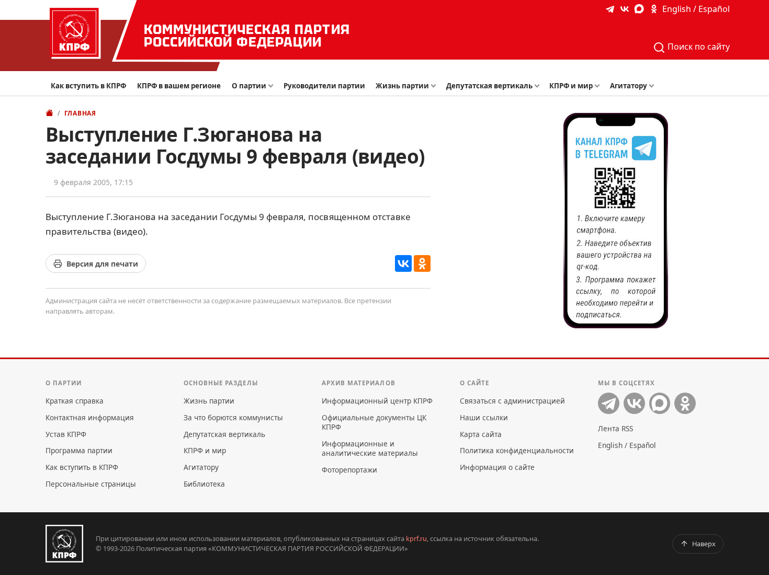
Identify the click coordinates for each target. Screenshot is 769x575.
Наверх (704, 543)
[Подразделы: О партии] (272, 86)
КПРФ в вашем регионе (179, 85)
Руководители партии (324, 85)
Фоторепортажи (349, 470)
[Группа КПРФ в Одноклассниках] (654, 9)
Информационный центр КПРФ (377, 401)
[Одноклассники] (422, 263)
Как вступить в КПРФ (88, 85)
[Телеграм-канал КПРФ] (610, 9)
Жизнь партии (402, 85)
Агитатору (628, 85)
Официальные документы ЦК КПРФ (374, 422)
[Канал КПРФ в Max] (639, 9)
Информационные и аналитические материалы (370, 448)
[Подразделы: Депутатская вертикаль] (539, 86)
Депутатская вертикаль (489, 85)
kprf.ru (416, 538)
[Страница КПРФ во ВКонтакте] (624, 9)
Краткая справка (75, 401)
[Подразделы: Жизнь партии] (436, 86)
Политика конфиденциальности (517, 450)
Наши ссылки (484, 417)
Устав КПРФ (66, 434)
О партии (249, 85)
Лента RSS (615, 428)
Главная (80, 113)
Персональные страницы (91, 484)
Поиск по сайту (697, 46)
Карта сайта (481, 434)
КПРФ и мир (571, 85)
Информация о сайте (497, 467)
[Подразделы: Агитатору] (653, 86)
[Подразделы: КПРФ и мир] (599, 86)
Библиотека (204, 484)
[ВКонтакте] (403, 263)
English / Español (696, 9)
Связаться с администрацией (512, 401)
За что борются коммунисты (233, 417)
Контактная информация (90, 417)
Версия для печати (102, 264)
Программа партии (79, 450)
